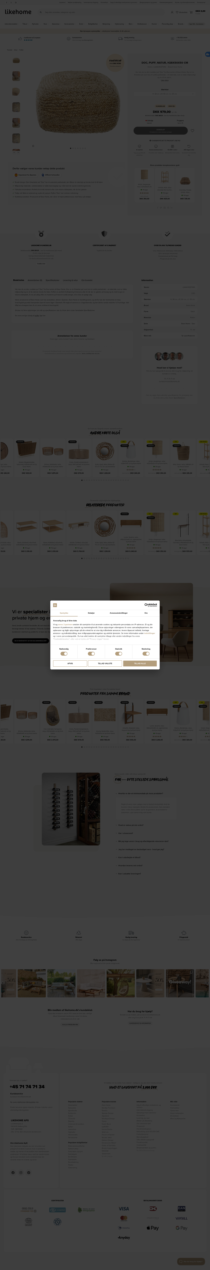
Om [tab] (146, 613)
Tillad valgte (105, 663)
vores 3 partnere (65, 624)
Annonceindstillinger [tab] (119, 613)
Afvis (70, 663)
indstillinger (149, 633)
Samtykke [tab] (64, 613)
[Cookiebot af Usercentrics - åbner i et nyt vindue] (146, 605)
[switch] (91, 654)
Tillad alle (140, 663)
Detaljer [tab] (91, 613)
